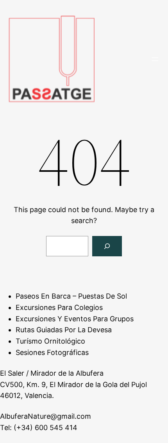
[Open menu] (155, 59)
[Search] (107, 246)
